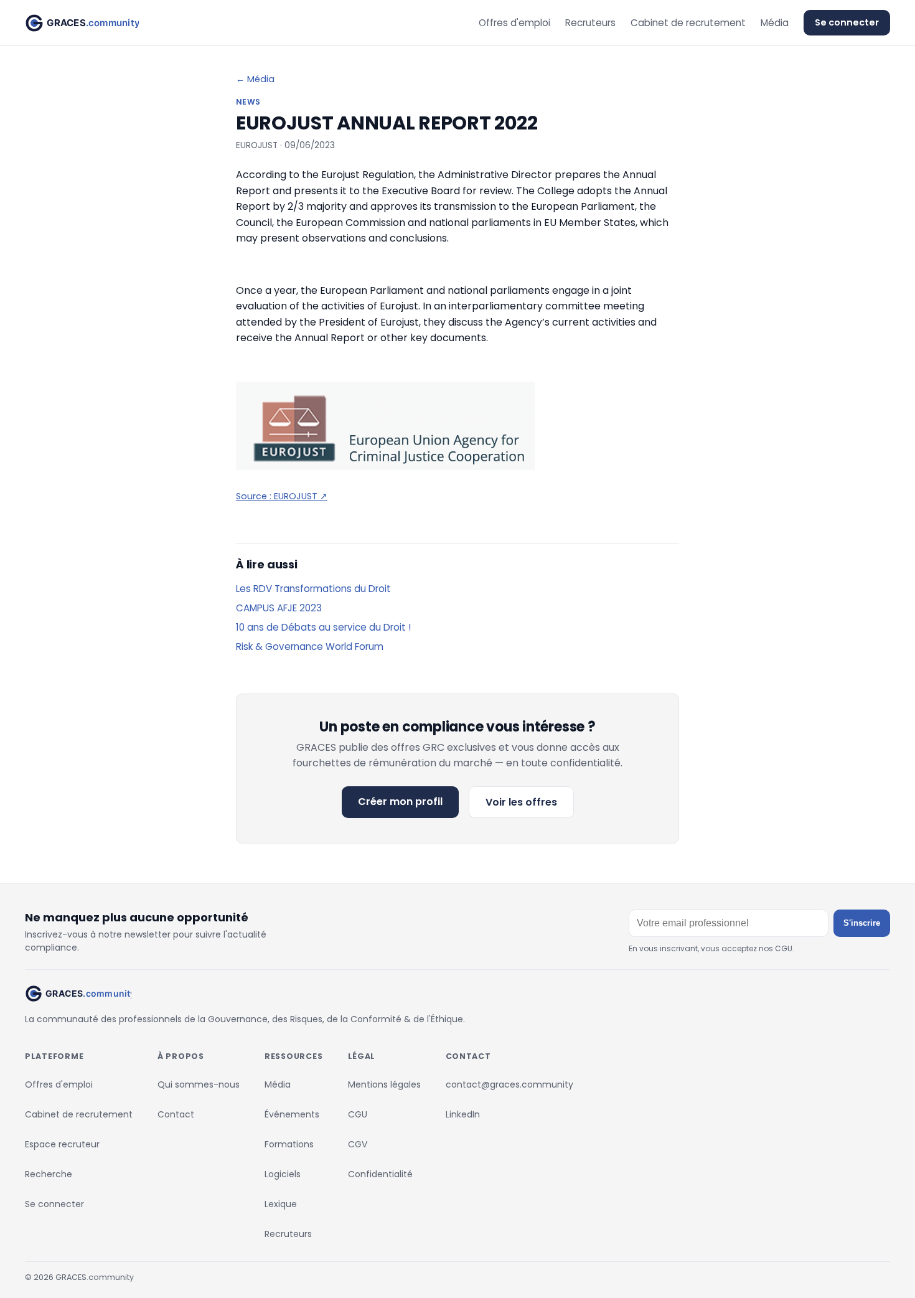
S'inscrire (861, 923)
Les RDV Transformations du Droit (313, 588)
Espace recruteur (62, 1144)
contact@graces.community (509, 1084)
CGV (357, 1144)
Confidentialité (380, 1174)
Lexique (281, 1204)
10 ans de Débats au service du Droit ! (323, 627)
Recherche (48, 1174)
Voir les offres (521, 802)
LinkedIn (463, 1114)
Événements (292, 1114)
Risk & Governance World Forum (309, 646)
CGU (357, 1114)
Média (775, 22)
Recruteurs (590, 22)
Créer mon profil (400, 801)
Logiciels (283, 1174)
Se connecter (847, 22)
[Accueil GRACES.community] (82, 23)
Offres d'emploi (514, 22)
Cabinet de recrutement (688, 22)
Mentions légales (384, 1084)
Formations (289, 1144)
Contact (175, 1114)
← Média (255, 79)
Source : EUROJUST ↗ (281, 496)
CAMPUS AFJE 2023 (279, 607)
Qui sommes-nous (198, 1084)
